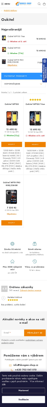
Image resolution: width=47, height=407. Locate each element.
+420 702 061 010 (26, 369)
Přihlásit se (34, 333)
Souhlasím (24, 399)
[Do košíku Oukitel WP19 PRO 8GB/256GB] (11, 222)
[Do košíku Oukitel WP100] (11, 144)
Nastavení (24, 390)
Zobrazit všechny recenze (30, 290)
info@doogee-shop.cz (25, 365)
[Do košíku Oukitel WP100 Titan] (35, 144)
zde (3, 384)
